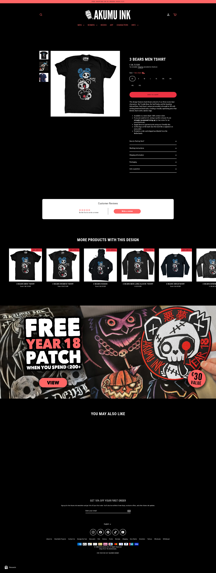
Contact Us (71, 539)
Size (135, 73)
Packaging (133, 162)
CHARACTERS (122, 25)
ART (111, 25)
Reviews (117, 539)
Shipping (140, 67)
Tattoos (149, 539)
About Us (49, 539)
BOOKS (104, 25)
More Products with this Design (108, 240)
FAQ (99, 539)
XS (132, 78)
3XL (170, 78)
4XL (133, 85)
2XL (163, 78)
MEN (80, 25)
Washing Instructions (136, 148)
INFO (133, 25)
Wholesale (157, 539)
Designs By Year (82, 539)
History (104, 539)
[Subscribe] (128, 511)
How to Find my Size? (136, 141)
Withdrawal (166, 539)
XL (156, 78)
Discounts (92, 539)
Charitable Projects (60, 539)
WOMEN (91, 25)
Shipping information (136, 155)
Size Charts (133, 539)
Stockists (142, 539)
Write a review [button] (127, 211)
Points (111, 539)
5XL (140, 85)
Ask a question (134, 169)
